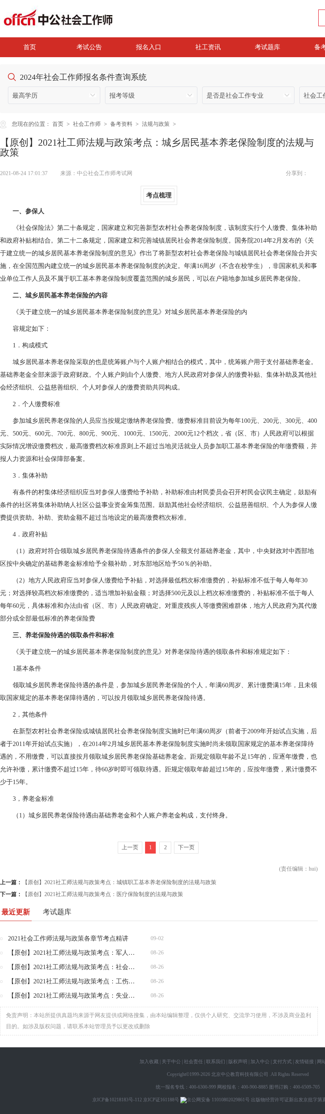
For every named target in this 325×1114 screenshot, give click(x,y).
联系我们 (215, 1061)
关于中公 (171, 1061)
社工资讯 (208, 47)
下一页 (186, 847)
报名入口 (148, 47)
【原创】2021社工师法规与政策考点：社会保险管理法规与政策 (73, 967)
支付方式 (282, 1061)
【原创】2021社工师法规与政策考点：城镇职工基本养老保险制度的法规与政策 (119, 882)
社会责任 (193, 1061)
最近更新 (16, 912)
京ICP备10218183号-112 (117, 1099)
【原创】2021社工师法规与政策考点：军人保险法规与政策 (73, 952)
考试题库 (267, 47)
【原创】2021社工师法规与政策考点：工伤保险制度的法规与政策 (73, 981)
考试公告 (89, 47)
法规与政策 (156, 124)
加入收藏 (149, 1061)
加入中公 (260, 1061)
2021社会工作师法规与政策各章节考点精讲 (68, 938)
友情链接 (304, 1061)
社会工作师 (87, 124)
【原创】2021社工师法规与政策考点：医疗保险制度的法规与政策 (102, 894)
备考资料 (121, 124)
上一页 (130, 847)
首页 (29, 47)
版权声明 (237, 1061)
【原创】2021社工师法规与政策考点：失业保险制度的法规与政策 (73, 995)
